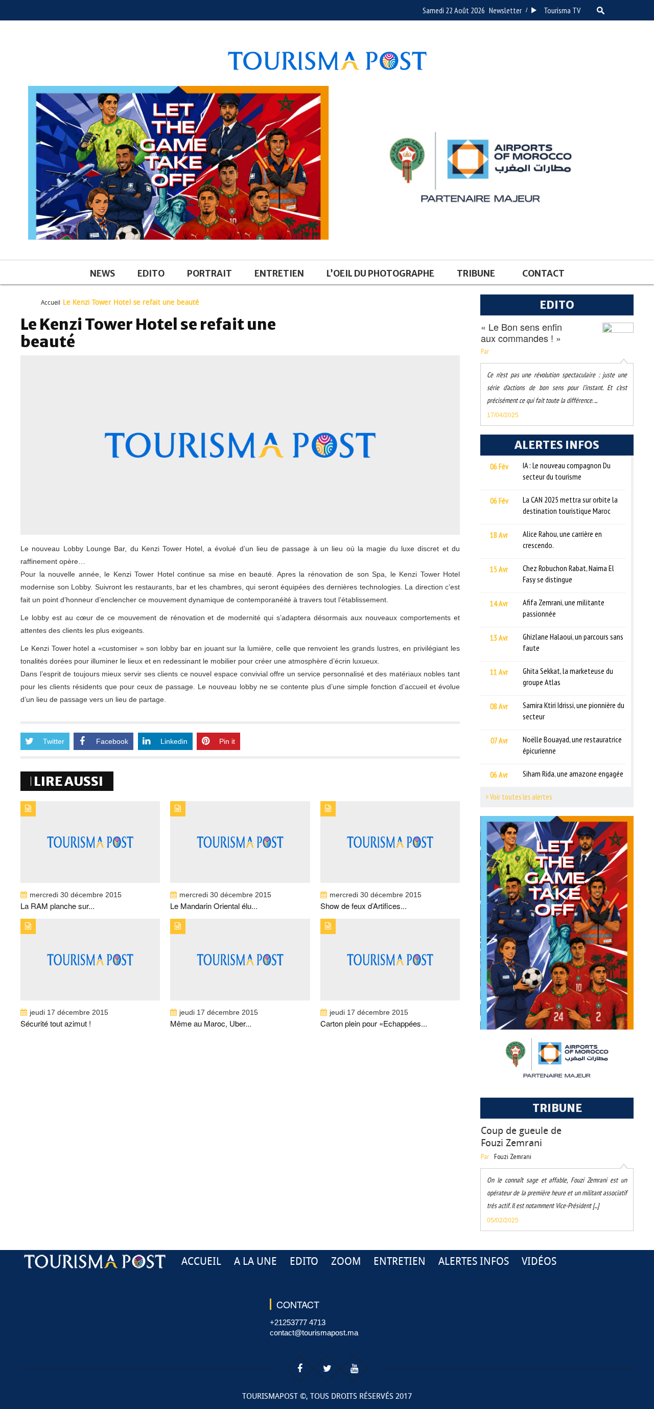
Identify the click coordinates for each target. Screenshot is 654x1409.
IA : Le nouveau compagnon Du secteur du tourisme (567, 471)
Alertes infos (473, 1261)
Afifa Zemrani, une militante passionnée (563, 608)
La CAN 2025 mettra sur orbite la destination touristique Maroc (570, 505)
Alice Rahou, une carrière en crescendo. (562, 539)
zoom (346, 1261)
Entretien (279, 273)
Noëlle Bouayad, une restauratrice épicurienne (572, 745)
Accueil (50, 302)
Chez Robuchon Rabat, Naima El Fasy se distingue (568, 573)
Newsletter (505, 10)
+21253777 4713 (297, 1322)
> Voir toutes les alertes (518, 797)
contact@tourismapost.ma (314, 1332)
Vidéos (539, 1261)
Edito (151, 273)
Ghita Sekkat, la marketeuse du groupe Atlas (568, 676)
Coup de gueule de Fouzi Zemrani (521, 1137)
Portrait (209, 273)
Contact (543, 273)
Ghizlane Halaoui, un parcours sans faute (573, 642)
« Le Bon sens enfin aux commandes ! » (521, 332)
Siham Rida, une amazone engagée (573, 773)
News (102, 273)
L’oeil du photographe (380, 273)
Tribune (476, 273)
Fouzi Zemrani (512, 1156)
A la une (255, 1261)
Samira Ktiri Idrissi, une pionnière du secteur (573, 710)
